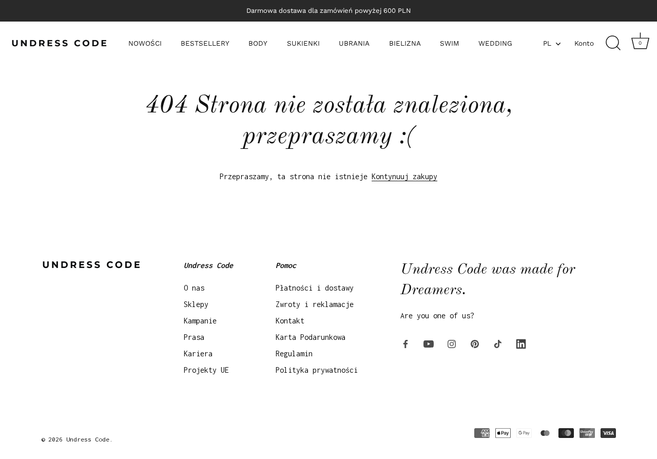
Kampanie (200, 320)
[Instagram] (452, 343)
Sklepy (196, 304)
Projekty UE (206, 370)
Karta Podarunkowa (310, 337)
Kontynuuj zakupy (404, 176)
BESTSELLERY (205, 43)
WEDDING (495, 43)
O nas (194, 287)
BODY (257, 43)
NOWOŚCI (145, 43)
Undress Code (87, 439)
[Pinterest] (475, 343)
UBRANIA (354, 43)
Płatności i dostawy (315, 287)
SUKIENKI (303, 43)
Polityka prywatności (317, 370)
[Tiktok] (498, 343)
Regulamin (294, 353)
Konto (584, 43)
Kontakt (290, 320)
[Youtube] (428, 343)
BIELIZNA (405, 43)
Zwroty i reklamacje (315, 304)
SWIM (449, 43)
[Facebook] (405, 343)
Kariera (198, 353)
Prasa (194, 337)
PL (547, 43)
